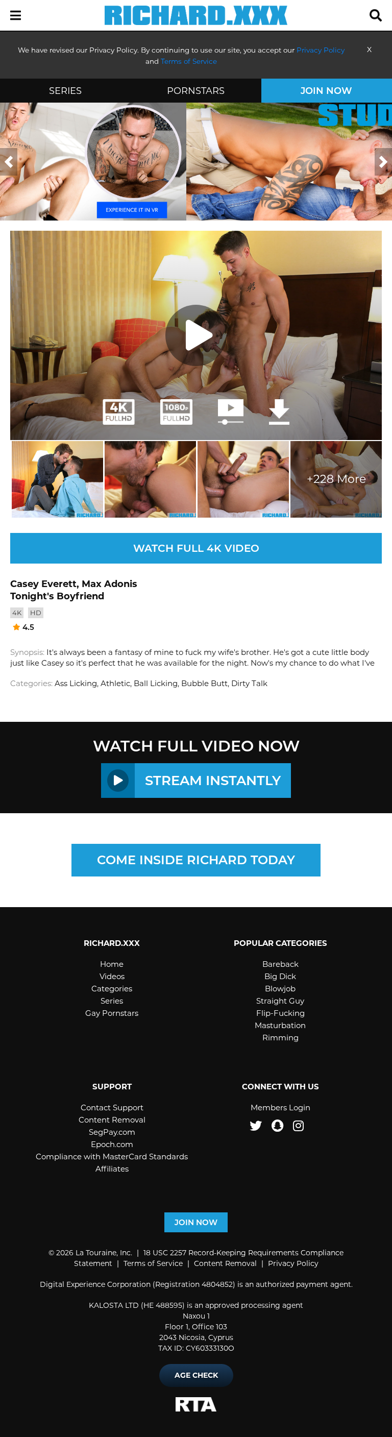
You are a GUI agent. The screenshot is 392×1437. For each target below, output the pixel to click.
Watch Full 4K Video (196, 548)
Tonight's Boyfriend (57, 596)
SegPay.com (112, 1132)
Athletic (115, 683)
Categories (111, 988)
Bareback (280, 964)
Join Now (326, 90)
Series (65, 90)
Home (112, 964)
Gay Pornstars (111, 1013)
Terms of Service (153, 1263)
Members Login (280, 1107)
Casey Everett (43, 584)
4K (16, 612)
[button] (15, 15)
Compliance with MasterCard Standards (112, 1156)
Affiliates (112, 1169)
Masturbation (280, 1025)
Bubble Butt (204, 683)
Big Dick (280, 976)
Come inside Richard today (196, 860)
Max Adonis (109, 584)
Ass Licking (76, 683)
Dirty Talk (249, 683)
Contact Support (112, 1107)
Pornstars (196, 90)
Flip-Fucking (280, 1013)
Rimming (280, 1037)
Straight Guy (280, 1001)
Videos (112, 976)
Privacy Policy (293, 1263)
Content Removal (112, 1120)
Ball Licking (156, 683)
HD (35, 612)
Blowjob (280, 988)
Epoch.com (112, 1144)
